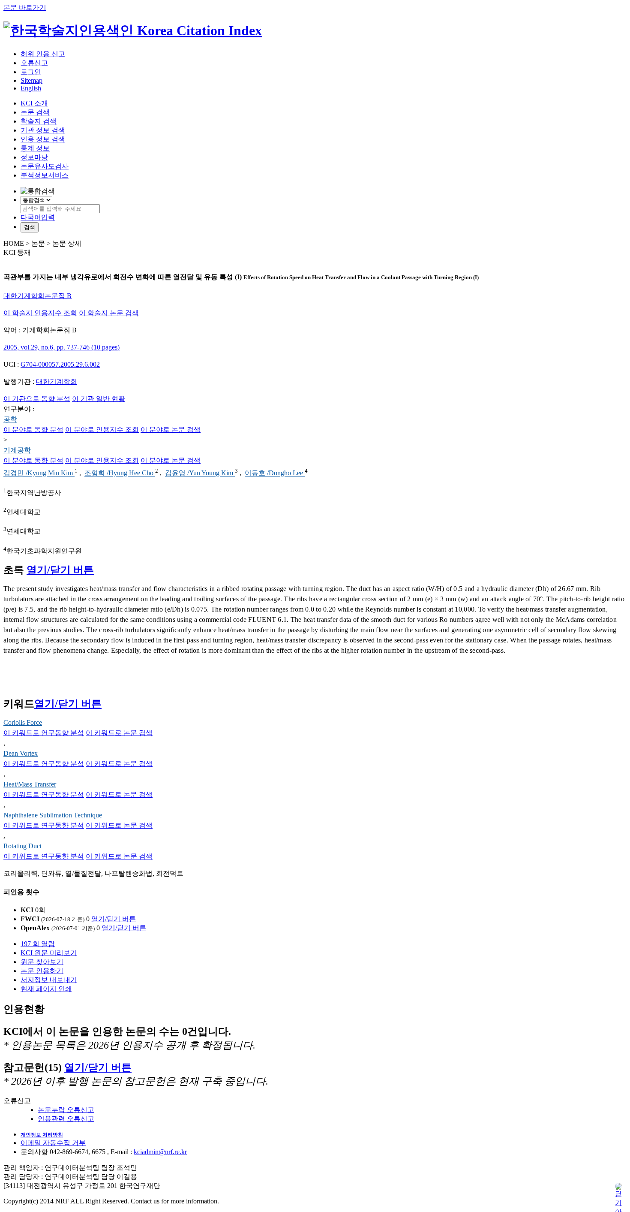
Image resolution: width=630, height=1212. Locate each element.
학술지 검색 (39, 121)
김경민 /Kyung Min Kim (39, 473)
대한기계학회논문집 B (37, 295)
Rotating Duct (22, 846)
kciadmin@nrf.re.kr (160, 1151)
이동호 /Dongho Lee (275, 473)
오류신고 (34, 62)
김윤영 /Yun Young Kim (200, 473)
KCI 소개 (34, 103)
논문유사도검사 (45, 166)
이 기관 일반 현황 (98, 398)
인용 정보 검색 (43, 139)
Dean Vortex (20, 753)
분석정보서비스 (45, 175)
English (31, 88)
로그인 (31, 71)
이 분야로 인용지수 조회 (102, 429)
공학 (10, 419)
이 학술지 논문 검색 (109, 313)
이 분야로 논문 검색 (171, 429)
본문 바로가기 (24, 7)
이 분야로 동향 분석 (33, 429)
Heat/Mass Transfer (29, 784)
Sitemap (31, 80)
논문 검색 (35, 112)
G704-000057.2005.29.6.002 (60, 364)
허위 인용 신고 (43, 53)
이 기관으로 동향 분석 (36, 398)
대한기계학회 (56, 381)
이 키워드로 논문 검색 (119, 732)
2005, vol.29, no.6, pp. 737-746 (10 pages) (61, 347)
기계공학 (17, 450)
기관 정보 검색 (43, 130)
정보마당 (34, 157)
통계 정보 (35, 148)
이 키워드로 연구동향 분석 (43, 732)
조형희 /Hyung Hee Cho (119, 473)
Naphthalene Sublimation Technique (52, 815)
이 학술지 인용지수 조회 (40, 313)
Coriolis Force (22, 722)
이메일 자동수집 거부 (53, 1142)
